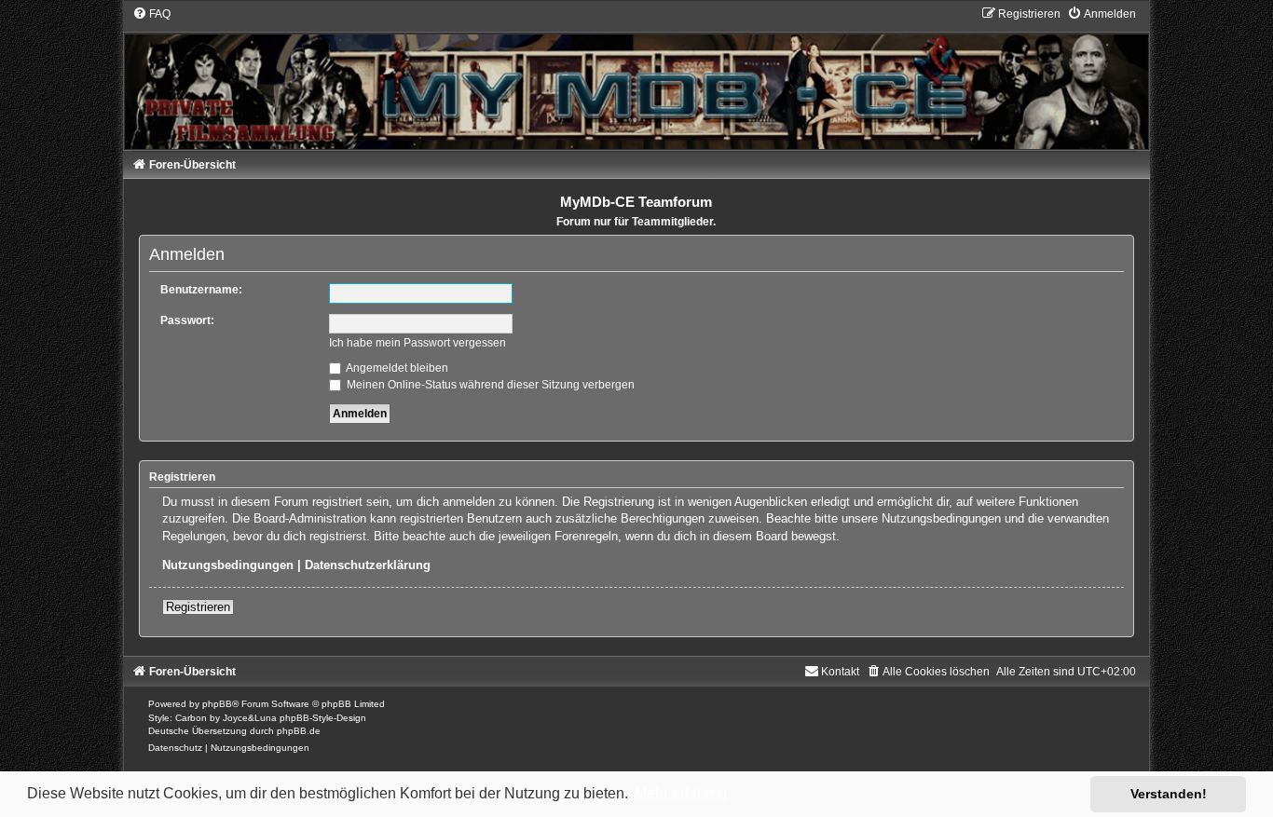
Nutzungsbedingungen (228, 565)
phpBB (217, 704)
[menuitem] (151, 13)
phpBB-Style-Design (323, 718)
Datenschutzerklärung (368, 565)
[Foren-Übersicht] (636, 77)
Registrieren (198, 607)
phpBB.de (299, 731)
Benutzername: (201, 289)
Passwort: (187, 320)
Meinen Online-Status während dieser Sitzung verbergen (489, 384)
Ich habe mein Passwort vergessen (417, 342)
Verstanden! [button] (1168, 793)
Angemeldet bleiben (396, 367)
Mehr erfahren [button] (681, 793)
